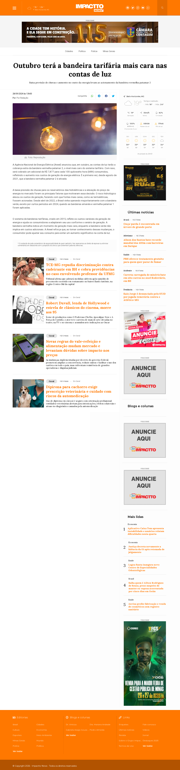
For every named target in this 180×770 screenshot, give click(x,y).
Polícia (94, 51)
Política (82, 51)
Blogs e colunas (141, 406)
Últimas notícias (141, 212)
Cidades (69, 51)
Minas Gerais (109, 51)
